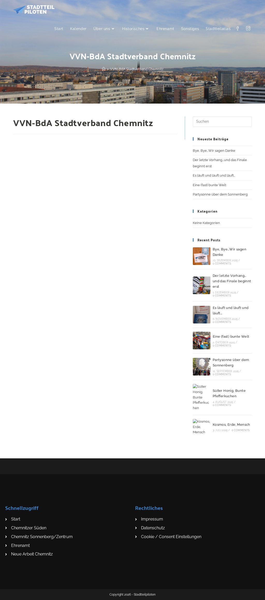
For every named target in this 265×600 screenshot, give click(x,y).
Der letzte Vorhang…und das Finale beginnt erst (232, 281)
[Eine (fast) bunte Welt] (201, 340)
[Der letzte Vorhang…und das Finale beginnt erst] (201, 285)
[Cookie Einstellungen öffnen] (11, 593)
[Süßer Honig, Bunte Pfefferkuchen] (201, 397)
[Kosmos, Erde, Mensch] (201, 427)
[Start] (103, 69)
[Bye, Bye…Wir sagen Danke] (201, 256)
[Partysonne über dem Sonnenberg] (201, 366)
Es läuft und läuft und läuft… (214, 175)
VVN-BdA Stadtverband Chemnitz (136, 69)
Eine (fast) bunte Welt (209, 185)
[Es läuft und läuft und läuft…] (201, 314)
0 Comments (222, 263)
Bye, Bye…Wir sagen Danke (214, 151)
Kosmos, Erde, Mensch (231, 424)
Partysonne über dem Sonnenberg (220, 194)
